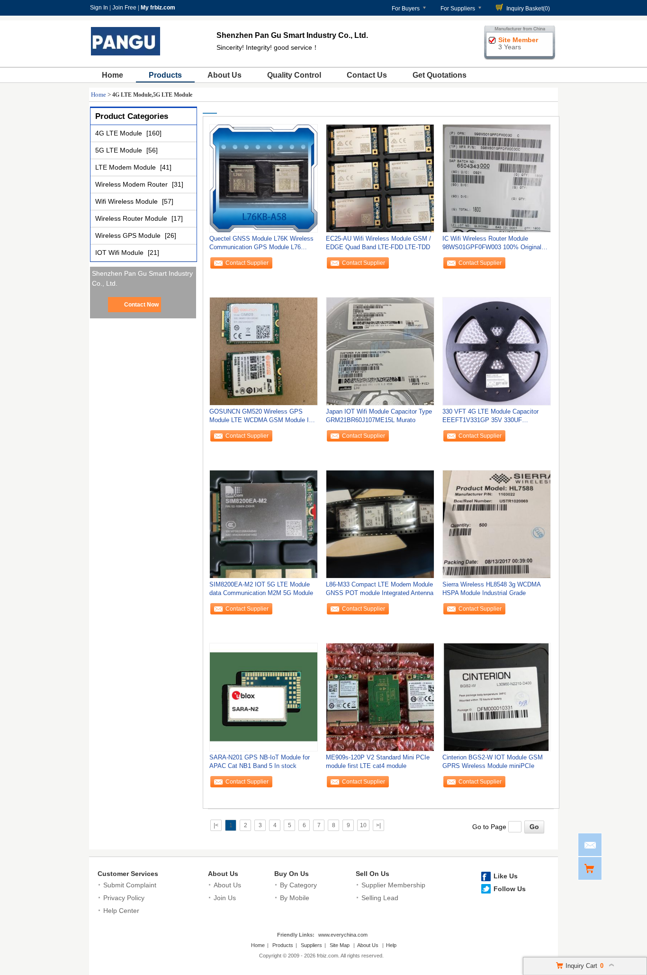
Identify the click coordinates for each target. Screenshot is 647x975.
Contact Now (141, 304)
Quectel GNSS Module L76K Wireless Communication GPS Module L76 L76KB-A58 (261, 245)
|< (216, 825)
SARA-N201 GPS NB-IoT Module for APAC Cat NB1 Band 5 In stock (259, 761)
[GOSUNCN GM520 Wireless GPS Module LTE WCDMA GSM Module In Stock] (263, 351)
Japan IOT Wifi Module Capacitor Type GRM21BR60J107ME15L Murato (379, 416)
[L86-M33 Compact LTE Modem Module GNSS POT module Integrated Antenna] (380, 524)
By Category (298, 885)
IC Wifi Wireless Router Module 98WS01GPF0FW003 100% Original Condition (491, 245)
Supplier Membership (393, 885)
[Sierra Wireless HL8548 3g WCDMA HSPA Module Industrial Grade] (496, 524)
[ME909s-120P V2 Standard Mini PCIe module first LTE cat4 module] (380, 697)
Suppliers (311, 945)
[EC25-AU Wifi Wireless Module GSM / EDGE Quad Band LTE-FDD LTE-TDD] (380, 178)
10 (363, 825)
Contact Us (367, 75)
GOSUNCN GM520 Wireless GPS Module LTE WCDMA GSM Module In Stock (260, 418)
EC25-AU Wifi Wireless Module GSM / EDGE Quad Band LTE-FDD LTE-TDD (378, 243)
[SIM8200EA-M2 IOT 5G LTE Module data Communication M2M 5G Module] (263, 524)
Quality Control (294, 75)
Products (165, 75)
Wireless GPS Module (128, 235)
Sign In (99, 7)
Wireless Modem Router (132, 184)
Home (112, 75)
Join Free (124, 7)
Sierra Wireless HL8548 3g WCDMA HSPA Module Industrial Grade (491, 588)
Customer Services (128, 873)
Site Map (340, 945)
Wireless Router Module (132, 218)
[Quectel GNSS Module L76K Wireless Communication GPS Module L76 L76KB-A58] (263, 178)
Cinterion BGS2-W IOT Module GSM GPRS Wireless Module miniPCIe (492, 761)
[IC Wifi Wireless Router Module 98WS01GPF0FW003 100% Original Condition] (496, 178)
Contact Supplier (247, 263)
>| (378, 825)
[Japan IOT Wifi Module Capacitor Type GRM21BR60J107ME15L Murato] (380, 351)
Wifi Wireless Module (127, 201)
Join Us (225, 898)
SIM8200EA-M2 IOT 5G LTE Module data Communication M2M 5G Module (261, 588)
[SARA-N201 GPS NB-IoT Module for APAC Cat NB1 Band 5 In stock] (263, 697)
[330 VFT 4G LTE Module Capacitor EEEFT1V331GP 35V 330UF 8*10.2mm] (496, 351)
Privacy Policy (123, 898)
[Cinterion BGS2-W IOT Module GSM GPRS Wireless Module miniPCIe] (496, 697)
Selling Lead (379, 898)
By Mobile (294, 898)
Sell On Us (372, 873)
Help (391, 945)
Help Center (121, 910)
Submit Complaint (129, 885)
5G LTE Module (119, 150)
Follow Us (510, 889)
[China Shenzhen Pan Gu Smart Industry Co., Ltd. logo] (125, 56)
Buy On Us (291, 873)
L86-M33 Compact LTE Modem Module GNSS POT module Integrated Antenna (379, 588)
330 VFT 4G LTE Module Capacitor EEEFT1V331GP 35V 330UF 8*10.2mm (490, 418)
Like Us (506, 876)
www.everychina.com (343, 935)
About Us (224, 75)
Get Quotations (440, 75)
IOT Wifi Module (120, 252)
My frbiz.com (158, 7)
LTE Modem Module (126, 167)
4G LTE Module (119, 133)
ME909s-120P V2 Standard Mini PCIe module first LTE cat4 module (378, 761)
